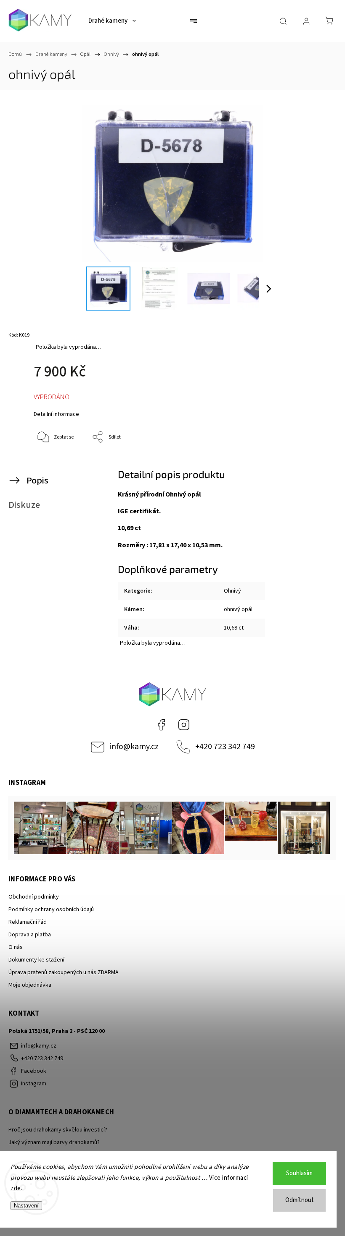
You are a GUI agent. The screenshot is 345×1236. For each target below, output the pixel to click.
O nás (15, 947)
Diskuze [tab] (24, 505)
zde (16, 1188)
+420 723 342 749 (225, 747)
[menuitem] (112, 21)
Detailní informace (56, 414)
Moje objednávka (29, 985)
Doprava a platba (29, 934)
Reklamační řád (27, 922)
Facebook (161, 725)
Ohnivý (232, 591)
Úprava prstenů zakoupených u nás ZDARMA (63, 972)
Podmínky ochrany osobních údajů (51, 909)
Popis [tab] (37, 480)
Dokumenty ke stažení (36, 960)
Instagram (184, 725)
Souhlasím (299, 1173)
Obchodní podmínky (33, 897)
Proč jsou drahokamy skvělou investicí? (57, 1130)
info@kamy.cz (134, 747)
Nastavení (26, 1205)
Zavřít (314, 465)
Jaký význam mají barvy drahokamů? (54, 1142)
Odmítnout (299, 1200)
